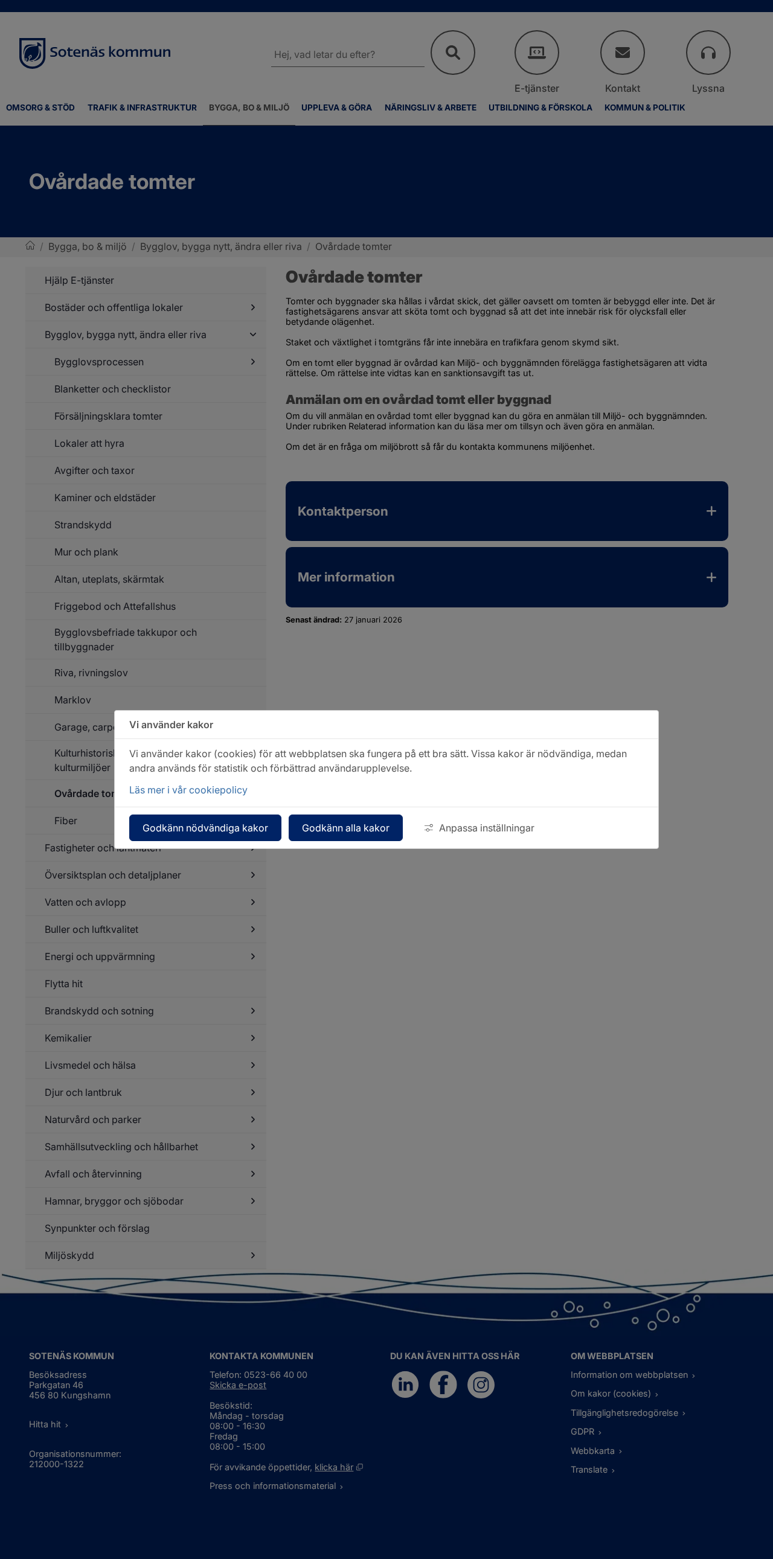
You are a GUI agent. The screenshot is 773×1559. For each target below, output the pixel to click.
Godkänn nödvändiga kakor (205, 828)
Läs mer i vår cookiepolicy (188, 790)
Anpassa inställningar (486, 828)
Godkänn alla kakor (346, 828)
